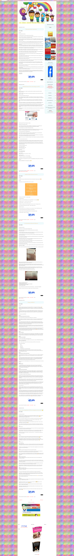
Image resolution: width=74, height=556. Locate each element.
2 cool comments (31, 81)
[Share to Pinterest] (22, 30)
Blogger (38, 554)
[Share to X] (20, 30)
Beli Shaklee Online (50, 86)
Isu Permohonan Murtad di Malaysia (31, 223)
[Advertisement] (32, 521)
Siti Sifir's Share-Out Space (37, 4)
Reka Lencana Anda (50, 77)
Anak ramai (24, 171)
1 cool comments (31, 219)
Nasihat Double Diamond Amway (31, 174)
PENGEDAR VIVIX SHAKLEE (50, 87)
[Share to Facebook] (21, 30)
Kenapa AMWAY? (31, 302)
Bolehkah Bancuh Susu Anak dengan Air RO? (31, 86)
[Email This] (19, 30)
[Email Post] (34, 81)
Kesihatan (26, 171)
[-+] (55, 95)
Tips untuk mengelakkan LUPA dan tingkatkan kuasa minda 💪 (31, 410)
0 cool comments (31, 297)
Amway (21, 171)
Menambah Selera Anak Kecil (31, 29)
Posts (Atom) (32, 502)
